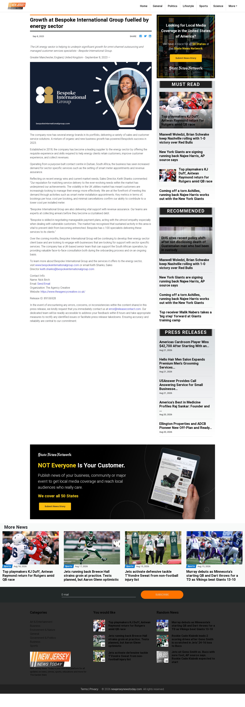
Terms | (85, 689)
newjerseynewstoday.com (126, 689)
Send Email (43, 283)
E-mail (65, 594)
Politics (172, 6)
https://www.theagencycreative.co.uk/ (63, 291)
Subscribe (162, 594)
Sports (203, 6)
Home (145, 6)
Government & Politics (43, 637)
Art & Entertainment (41, 621)
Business (35, 625)
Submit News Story (186, 58)
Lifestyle (188, 6)
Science (218, 6)
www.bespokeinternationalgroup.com (57, 265)
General (157, 6)
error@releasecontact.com (125, 309)
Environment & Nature (42, 629)
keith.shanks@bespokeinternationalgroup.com (67, 269)
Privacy (94, 689)
